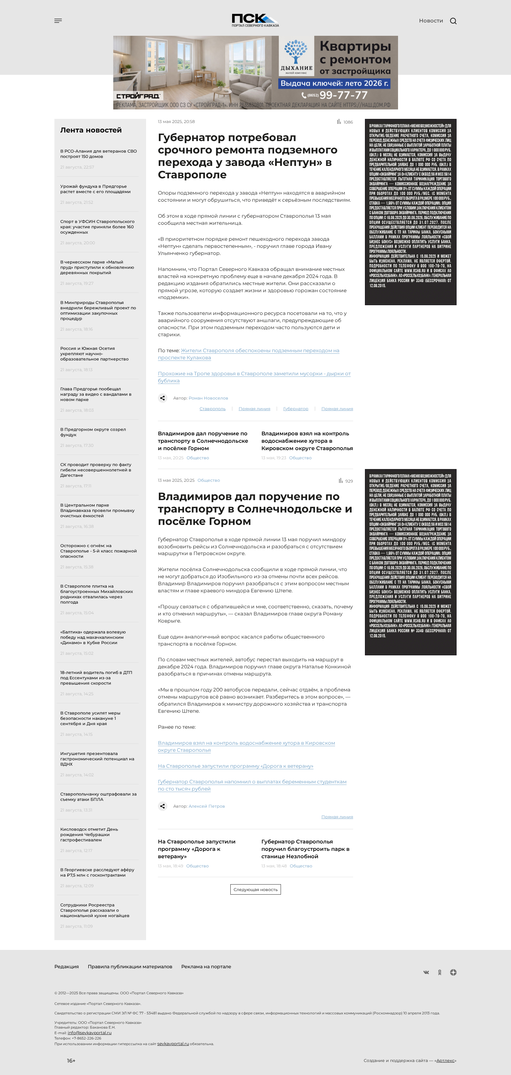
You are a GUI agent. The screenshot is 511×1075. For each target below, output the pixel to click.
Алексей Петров (207, 806)
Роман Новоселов (208, 398)
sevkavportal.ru (173, 1043)
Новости (431, 21)
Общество (198, 458)
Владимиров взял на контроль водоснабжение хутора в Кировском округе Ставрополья (307, 441)
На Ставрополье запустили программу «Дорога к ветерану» (235, 766)
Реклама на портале (206, 966)
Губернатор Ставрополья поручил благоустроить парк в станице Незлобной (305, 849)
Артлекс (445, 1060)
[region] (99, 537)
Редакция (66, 966)
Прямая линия (254, 408)
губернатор (295, 408)
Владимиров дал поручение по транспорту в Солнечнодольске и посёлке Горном (203, 441)
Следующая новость (256, 889)
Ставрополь (213, 408)
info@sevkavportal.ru (89, 1032)
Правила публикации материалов (130, 966)
